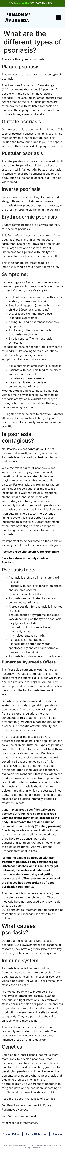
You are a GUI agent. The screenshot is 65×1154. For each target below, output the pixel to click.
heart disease (38, 594)
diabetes (17, 594)
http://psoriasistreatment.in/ (20, 1122)
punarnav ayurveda (15, 809)
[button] (58, 17)
